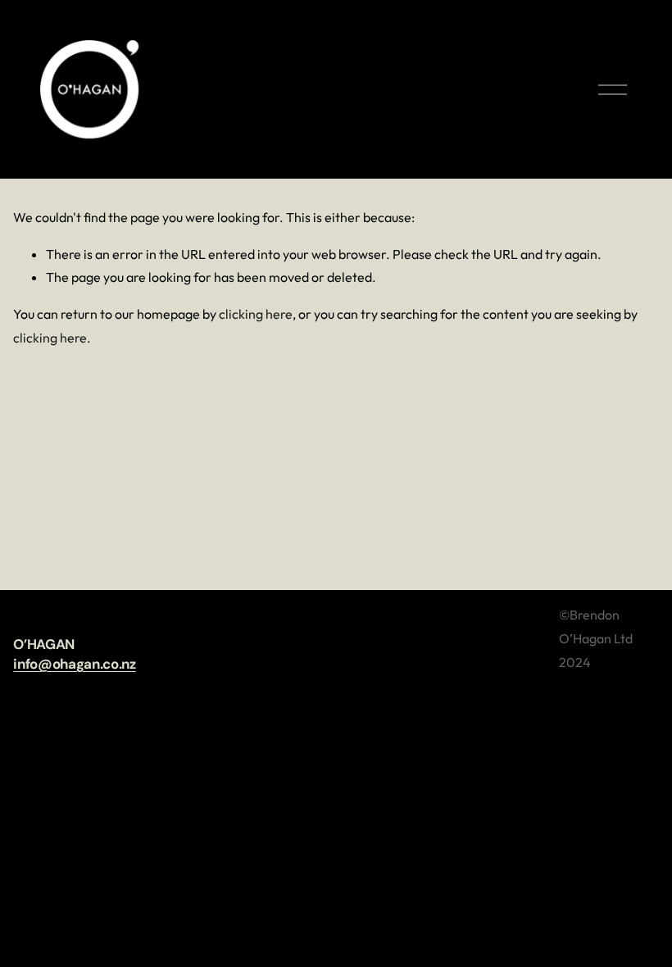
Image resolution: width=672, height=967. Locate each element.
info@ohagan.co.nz (74, 664)
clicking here (256, 314)
